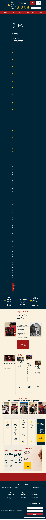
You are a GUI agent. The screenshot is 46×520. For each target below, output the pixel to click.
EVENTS (40, 12)
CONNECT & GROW (30, 12)
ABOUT (20, 12)
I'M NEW (5, 12)
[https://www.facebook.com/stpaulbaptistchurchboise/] (35, 493)
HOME (12, 12)
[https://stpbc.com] (8, 5)
